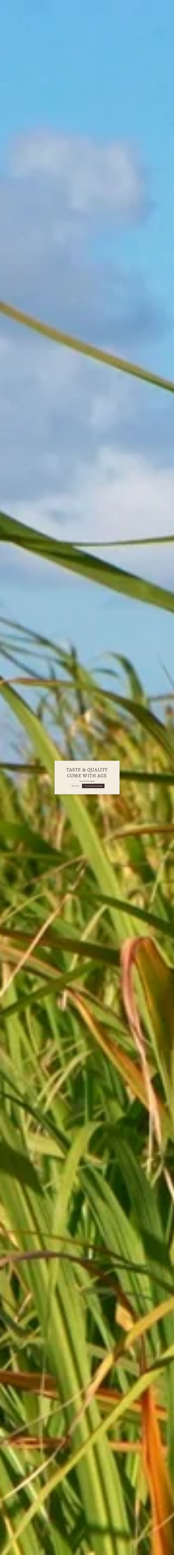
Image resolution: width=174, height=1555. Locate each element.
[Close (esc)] (119, 762)
